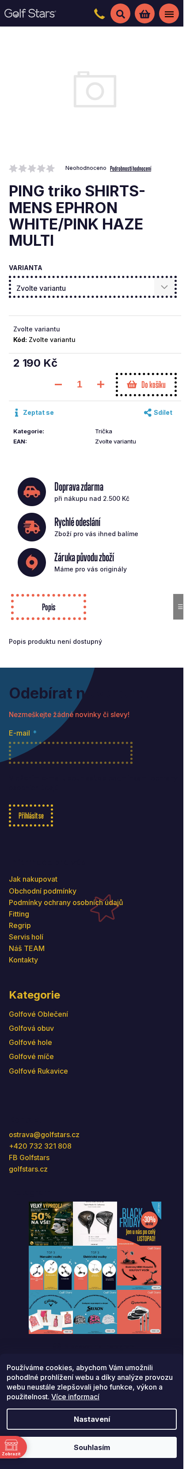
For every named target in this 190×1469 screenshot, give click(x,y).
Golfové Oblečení (38, 1014)
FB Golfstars (29, 1157)
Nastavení (92, 1419)
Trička (103, 431)
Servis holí (26, 936)
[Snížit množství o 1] (58, 384)
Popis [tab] (48, 606)
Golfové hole (30, 1042)
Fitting (19, 913)
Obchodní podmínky (42, 891)
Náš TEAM (27, 948)
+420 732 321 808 (40, 1146)
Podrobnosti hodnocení (130, 168)
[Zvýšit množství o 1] (100, 384)
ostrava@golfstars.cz (44, 1134)
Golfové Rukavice (38, 1071)
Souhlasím (92, 1447)
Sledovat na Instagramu (102, 1346)
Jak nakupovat (33, 879)
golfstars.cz (28, 1169)
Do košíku (153, 384)
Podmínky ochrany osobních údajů (66, 902)
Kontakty (23, 959)
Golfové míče (31, 1056)
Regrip (20, 925)
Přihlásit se (31, 815)
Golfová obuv (31, 1028)
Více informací (75, 1396)
